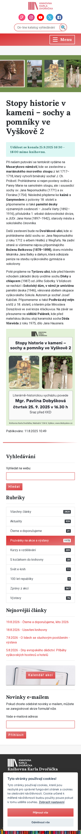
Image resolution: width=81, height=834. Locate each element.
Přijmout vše (40, 812)
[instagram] (31, 17)
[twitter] (49, 17)
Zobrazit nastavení (51, 802)
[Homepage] (40, 6)
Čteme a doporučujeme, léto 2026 (37, 622)
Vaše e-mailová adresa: (22, 716)
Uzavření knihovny (26, 630)
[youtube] (40, 17)
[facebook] (59, 17)
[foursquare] (21, 17)
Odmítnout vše (40, 822)
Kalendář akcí (40, 675)
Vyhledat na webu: (18, 468)
